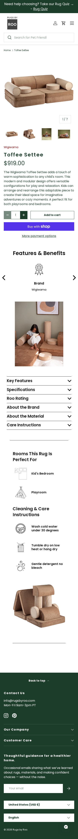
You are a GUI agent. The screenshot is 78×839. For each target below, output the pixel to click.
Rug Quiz (40, 9)
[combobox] (39, 37)
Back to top (37, 681)
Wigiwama (11, 147)
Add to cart (52, 215)
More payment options (39, 236)
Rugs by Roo (20, 829)
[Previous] (4, 278)
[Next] (74, 278)
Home (7, 50)
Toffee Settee (21, 50)
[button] (63, 23)
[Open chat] (65, 826)
